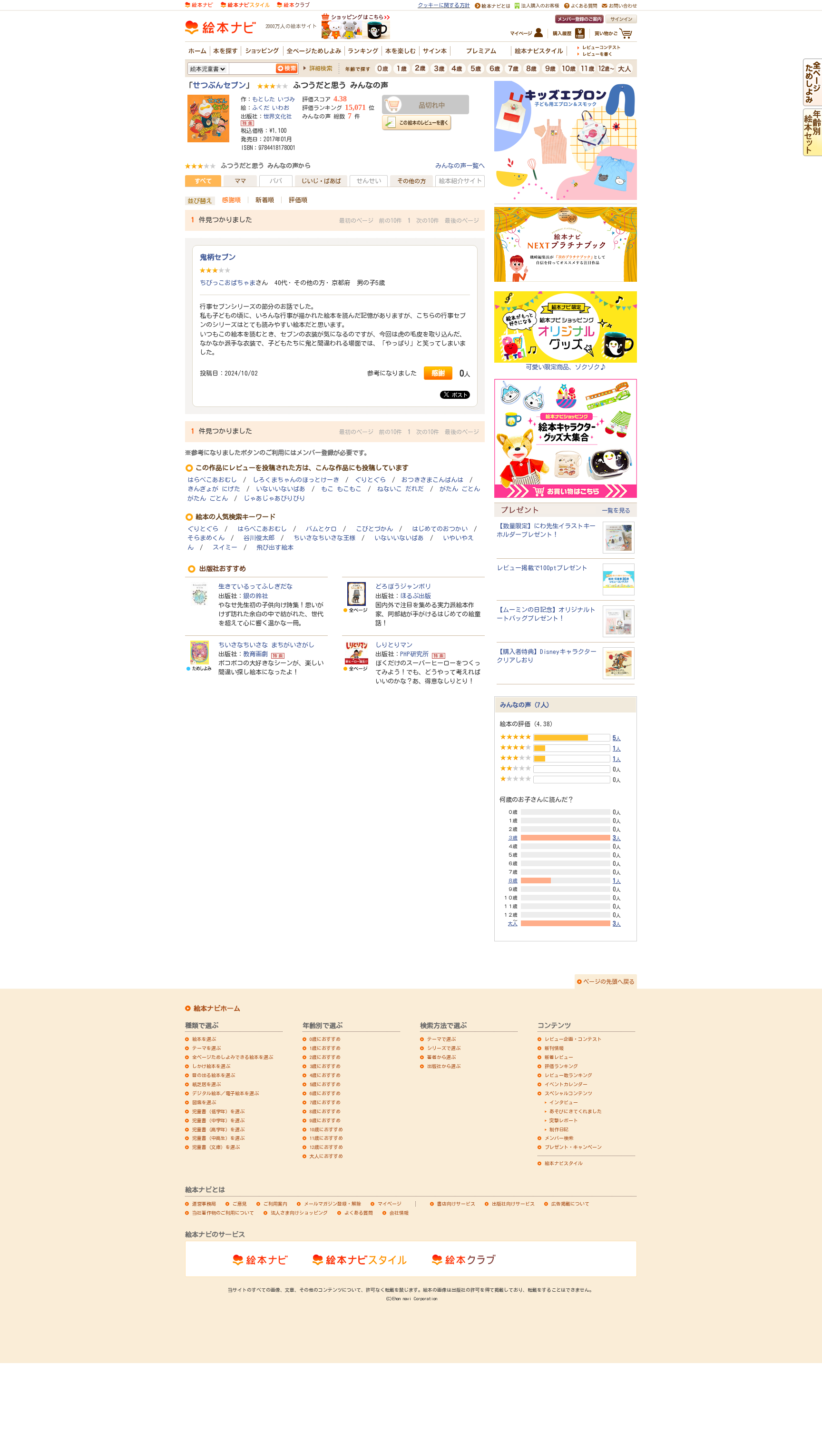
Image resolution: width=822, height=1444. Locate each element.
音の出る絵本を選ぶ (213, 1075)
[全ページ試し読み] (812, 101)
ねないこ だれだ (400, 489)
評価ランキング (561, 1066)
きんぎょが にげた (213, 489)
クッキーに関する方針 (444, 5)
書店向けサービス (456, 1203)
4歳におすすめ (325, 1075)
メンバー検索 (559, 1138)
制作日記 (558, 1129)
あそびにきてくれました (575, 1111)
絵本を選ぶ (204, 1039)
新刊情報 (554, 1048)
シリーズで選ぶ (443, 1048)
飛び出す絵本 (275, 547)
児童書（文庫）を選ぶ (216, 1147)
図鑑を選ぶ (204, 1102)
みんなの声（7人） (526, 705)
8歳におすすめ (325, 1111)
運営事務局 (204, 1203)
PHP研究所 (414, 654)
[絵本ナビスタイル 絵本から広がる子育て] (245, 4)
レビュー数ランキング (568, 1075)
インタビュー (563, 1102)
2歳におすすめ (325, 1057)
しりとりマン (393, 645)
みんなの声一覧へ (460, 165)
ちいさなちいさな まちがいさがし (266, 645)
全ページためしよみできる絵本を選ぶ (232, 1057)
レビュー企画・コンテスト (573, 1039)
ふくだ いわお (270, 107)
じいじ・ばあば (321, 181)
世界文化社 (278, 116)
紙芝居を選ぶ (206, 1084)
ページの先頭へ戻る (609, 981)
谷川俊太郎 (259, 538)
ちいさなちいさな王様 (324, 538)
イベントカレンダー (566, 1084)
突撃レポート (563, 1120)
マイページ (389, 1203)
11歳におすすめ (326, 1138)
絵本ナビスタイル (564, 1163)
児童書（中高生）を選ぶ (218, 1138)
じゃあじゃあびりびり (274, 498)
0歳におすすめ (325, 1039)
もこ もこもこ (341, 489)
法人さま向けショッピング (299, 1212)
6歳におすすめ (325, 1093)
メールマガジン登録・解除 (332, 1203)
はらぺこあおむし (212, 480)
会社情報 (399, 1212)
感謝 (438, 372)
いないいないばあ (280, 489)
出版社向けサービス (513, 1203)
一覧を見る (616, 510)
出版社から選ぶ (443, 1066)
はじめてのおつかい (440, 529)
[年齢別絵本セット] (812, 151)
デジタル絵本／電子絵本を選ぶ (225, 1093)
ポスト (458, 394)
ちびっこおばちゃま (227, 282)
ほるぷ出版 (415, 596)
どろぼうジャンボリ (403, 586)
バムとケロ (321, 529)
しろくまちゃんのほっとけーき (296, 480)
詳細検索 (320, 68)
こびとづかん (374, 529)
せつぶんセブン (219, 85)
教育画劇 (255, 654)
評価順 (298, 200)
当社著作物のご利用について (223, 1212)
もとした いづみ (273, 99)
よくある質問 (358, 1212)
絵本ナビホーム (217, 1008)
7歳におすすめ (325, 1102)
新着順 (264, 200)
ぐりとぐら (370, 480)
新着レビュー (559, 1057)
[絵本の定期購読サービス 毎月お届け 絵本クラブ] (293, 4)
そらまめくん (206, 538)
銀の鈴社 (255, 596)
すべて (203, 181)
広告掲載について (570, 1203)
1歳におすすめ (325, 1048)
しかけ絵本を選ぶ (211, 1066)
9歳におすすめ (325, 1120)
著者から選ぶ (441, 1057)
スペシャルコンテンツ (568, 1093)
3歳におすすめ (325, 1066)
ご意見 (240, 1203)
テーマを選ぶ (206, 1048)
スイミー (225, 547)
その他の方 (411, 181)
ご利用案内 (275, 1203)
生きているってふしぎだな (255, 586)
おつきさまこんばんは (432, 480)
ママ (240, 181)
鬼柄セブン (217, 257)
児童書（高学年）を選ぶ (218, 1129)
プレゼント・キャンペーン (573, 1147)
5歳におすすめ (325, 1084)
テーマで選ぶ (441, 1039)
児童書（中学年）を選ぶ (218, 1120)
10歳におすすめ (326, 1129)
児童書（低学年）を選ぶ (218, 1111)
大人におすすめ (326, 1156)
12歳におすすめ (326, 1147)
